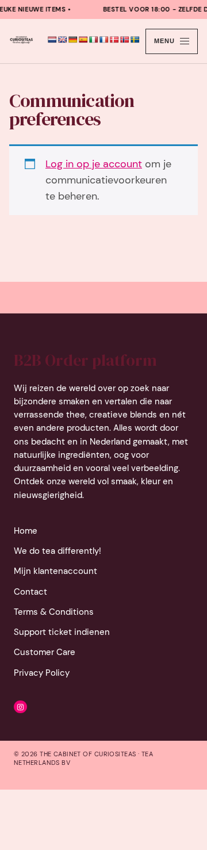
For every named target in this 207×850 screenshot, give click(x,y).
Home (25, 531)
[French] (104, 40)
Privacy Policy (42, 673)
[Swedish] (135, 40)
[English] (62, 40)
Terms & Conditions (54, 612)
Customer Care (44, 652)
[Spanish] (83, 40)
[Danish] (114, 40)
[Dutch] (52, 40)
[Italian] (93, 40)
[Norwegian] (124, 40)
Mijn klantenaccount (55, 571)
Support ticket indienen (62, 632)
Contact (30, 592)
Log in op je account (93, 164)
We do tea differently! (57, 551)
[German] (73, 40)
